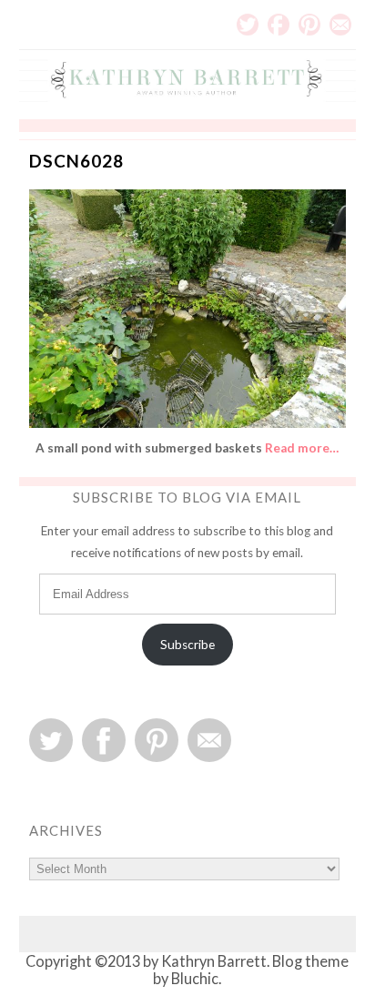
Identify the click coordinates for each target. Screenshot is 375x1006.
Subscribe (187, 644)
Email (340, 25)
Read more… (302, 448)
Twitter (247, 25)
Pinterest (309, 25)
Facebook (278, 25)
